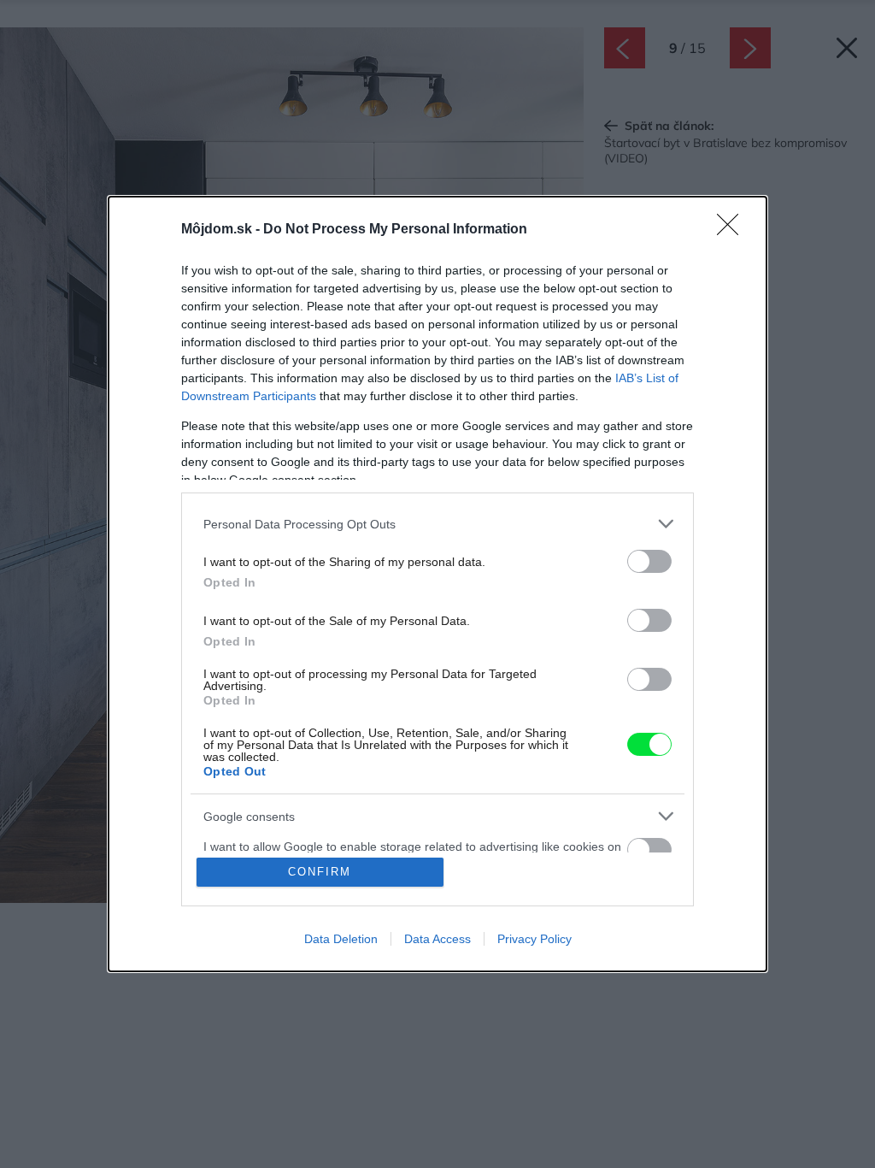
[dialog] (437, 584)
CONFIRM (319, 871)
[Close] (733, 230)
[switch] (649, 561)
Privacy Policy (534, 939)
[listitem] (437, 524)
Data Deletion (341, 939)
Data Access (437, 939)
